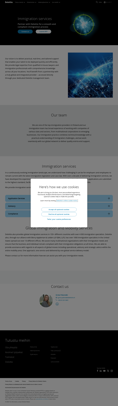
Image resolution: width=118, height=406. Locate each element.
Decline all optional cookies (59, 214)
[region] (59, 203)
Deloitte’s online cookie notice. (67, 201)
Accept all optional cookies (59, 209)
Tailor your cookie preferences (59, 219)
